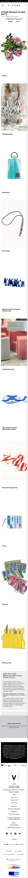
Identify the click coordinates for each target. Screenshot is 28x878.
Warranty (14, 806)
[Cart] (25, 5)
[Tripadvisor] (19, 833)
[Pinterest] (15, 833)
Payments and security (14, 809)
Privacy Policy (18, 851)
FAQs (14, 794)
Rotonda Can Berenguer (14, 817)
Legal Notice (9, 851)
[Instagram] (11, 833)
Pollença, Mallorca (14, 819)
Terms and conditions (9, 854)
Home (3, 16)
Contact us (14, 802)
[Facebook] (6, 833)
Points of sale (14, 800)
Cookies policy (20, 854)
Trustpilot (14, 839)
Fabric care (14, 797)
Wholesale (14, 811)
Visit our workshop (14, 814)
